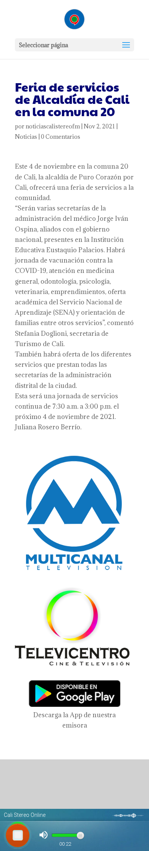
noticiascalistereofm (53, 126)
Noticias (26, 136)
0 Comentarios (60, 136)
